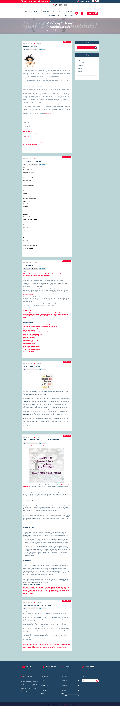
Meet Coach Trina (35, 11)
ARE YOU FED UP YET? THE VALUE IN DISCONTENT (41, 440)
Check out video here (28, 294)
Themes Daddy (61, 704)
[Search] (95, 48)
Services (59, 11)
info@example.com (31, 668)
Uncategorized (44, 690)
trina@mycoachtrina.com (30, 1)
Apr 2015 (67, 435)
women (43, 693)
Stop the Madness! (30, 46)
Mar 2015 (67, 600)
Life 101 (43, 683)
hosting (37, 107)
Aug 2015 (67, 156)
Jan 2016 (67, 41)
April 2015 (80, 74)
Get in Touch (91, 13)
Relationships (44, 685)
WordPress (76, 704)
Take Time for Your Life (31, 366)
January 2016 (81, 62)
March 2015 (80, 76)
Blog (66, 15)
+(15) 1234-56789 (26, 691)
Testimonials (51, 15)
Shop (71, 15)
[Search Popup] (82, 13)
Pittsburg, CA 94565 (85, 1)
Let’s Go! (60, 15)
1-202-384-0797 (45, 1)
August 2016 (81, 60)
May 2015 (67, 361)
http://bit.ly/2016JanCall (30, 110)
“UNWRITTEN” (28, 265)
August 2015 (81, 65)
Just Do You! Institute (48, 11)
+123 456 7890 (69, 668)
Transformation (45, 688)
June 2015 (80, 68)
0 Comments (38, 43)
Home (26, 11)
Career (24, 124)
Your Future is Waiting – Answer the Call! (37, 605)
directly (63, 142)
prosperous (48, 113)
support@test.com (27, 690)
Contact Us (48, 668)
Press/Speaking (68, 11)
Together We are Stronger (32, 161)
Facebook (27, 136)
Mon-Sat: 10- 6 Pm (90, 668)
